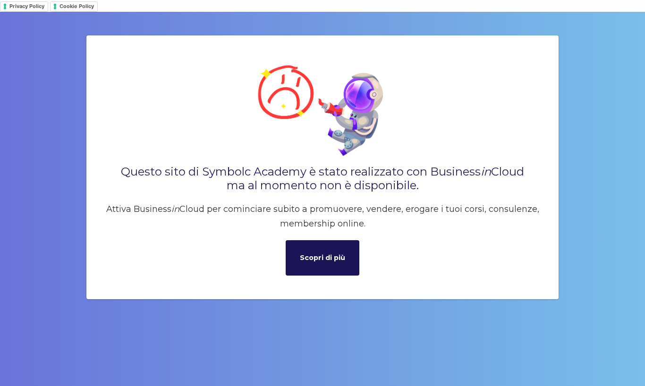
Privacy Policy (26, 6)
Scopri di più (322, 257)
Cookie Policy (76, 6)
